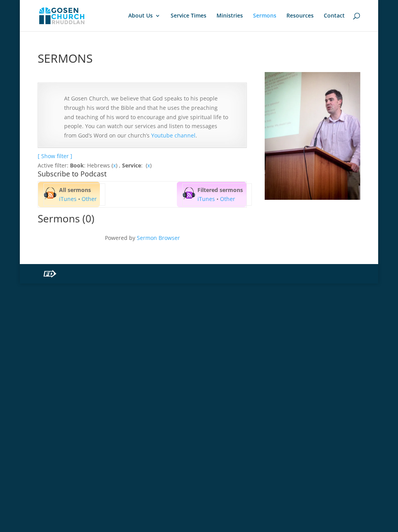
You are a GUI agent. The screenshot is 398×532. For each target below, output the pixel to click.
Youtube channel (173, 135)
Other (89, 199)
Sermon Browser (158, 237)
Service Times (188, 16)
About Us (140, 16)
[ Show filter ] (55, 156)
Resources (300, 16)
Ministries (229, 16)
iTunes (68, 199)
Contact (334, 16)
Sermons (264, 16)
